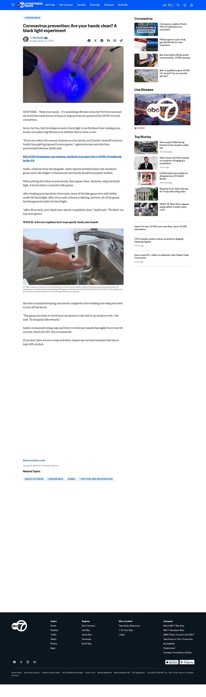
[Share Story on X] (95, 40)
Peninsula (109, 4)
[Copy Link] (121, 40)
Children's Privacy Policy (51, 672)
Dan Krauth (38, 37)
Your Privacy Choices (32, 672)
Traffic (53, 635)
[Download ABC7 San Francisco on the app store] (172, 662)
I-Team (122, 635)
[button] (13, 5)
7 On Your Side (126, 630)
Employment (169, 648)
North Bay (123, 4)
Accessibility (169, 644)
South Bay (95, 4)
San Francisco (66, 4)
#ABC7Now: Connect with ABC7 (178, 635)
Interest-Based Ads (104, 672)
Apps (52, 648)
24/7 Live (50, 4)
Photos (53, 644)
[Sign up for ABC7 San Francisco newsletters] (34, 662)
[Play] (162, 109)
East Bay (81, 4)
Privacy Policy (17, 672)
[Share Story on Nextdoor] (108, 40)
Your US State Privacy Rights (72, 672)
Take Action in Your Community (178, 639)
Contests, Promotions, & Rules (177, 653)
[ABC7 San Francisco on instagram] (28, 662)
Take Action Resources (129, 626)
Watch (53, 639)
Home (53, 626)
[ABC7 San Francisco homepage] (30, 5)
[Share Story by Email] (114, 40)
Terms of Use (90, 672)
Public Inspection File (122, 672)
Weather (54, 630)
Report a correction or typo (34, 460)
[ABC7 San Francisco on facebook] (14, 662)
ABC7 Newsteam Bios (173, 630)
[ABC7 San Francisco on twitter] (21, 662)
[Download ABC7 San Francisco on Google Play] (187, 662)
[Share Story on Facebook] (89, 40)
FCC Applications (138, 672)
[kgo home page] (19, 625)
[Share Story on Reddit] (101, 40)
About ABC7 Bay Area (173, 626)
